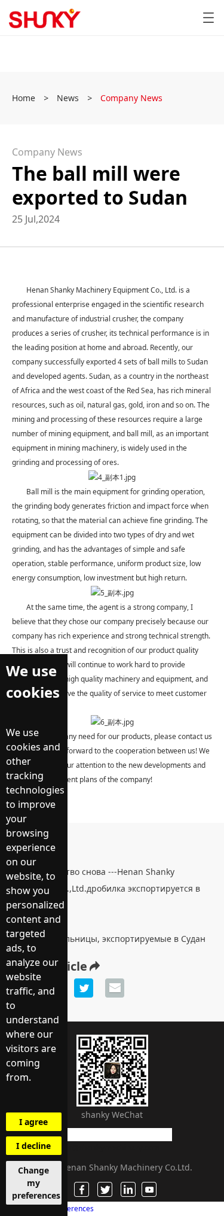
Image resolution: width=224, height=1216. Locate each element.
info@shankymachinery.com (108, 1147)
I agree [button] (33, 1121)
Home (23, 98)
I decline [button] (33, 1145)
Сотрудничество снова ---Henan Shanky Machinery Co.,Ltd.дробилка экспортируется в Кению (106, 888)
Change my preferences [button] (36, 1183)
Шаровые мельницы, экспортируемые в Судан (108, 938)
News (68, 98)
